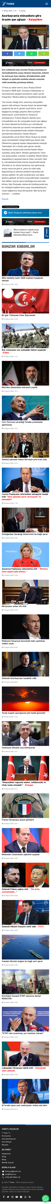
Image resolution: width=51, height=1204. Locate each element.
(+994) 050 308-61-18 (12, 1177)
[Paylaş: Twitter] (19, 53)
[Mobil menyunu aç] (46, 3)
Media (4, 1160)
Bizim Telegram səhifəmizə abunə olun (25, 213)
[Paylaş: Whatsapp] (31, 53)
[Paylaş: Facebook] (7, 53)
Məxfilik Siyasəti (8, 1163)
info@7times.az (10, 1174)
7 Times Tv (6, 1133)
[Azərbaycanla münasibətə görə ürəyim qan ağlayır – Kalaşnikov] (25, 37)
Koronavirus (6, 1136)
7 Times (11, 1182)
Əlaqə (4, 1157)
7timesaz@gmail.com (13, 1171)
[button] (43, 53)
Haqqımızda (6, 1154)
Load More (25, 1118)
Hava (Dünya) (6, 1142)
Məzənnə (5, 1145)
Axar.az (5, 198)
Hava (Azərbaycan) (9, 1139)
